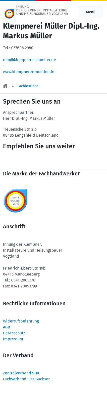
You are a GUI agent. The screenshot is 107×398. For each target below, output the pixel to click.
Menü (91, 12)
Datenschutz (14, 333)
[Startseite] (5, 86)
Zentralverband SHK (21, 373)
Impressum (13, 339)
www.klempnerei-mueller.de (28, 71)
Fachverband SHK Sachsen (27, 379)
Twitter (16, 160)
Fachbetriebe (27, 86)
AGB (6, 327)
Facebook (46, 160)
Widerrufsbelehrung (21, 321)
